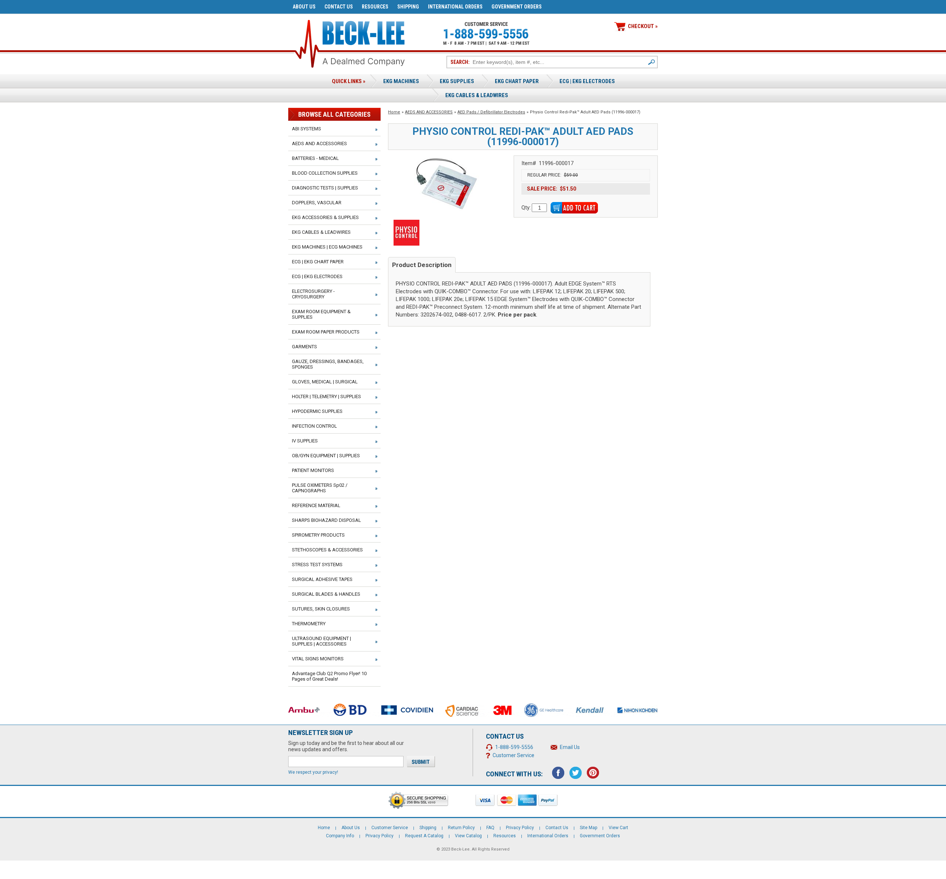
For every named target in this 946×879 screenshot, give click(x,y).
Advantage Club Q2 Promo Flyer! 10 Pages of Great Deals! (329, 676)
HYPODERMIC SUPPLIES (317, 411)
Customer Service (513, 755)
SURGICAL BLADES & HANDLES (326, 594)
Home (394, 112)
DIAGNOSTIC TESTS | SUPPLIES (325, 188)
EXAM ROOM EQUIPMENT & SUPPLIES (321, 314)
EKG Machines (401, 81)
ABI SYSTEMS (306, 128)
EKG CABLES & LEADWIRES (321, 232)
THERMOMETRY (309, 623)
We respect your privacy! (313, 772)
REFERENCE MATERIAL (316, 505)
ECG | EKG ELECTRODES (587, 81)
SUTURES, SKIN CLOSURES (321, 609)
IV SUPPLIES (305, 441)
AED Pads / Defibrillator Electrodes (491, 112)
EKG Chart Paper (517, 81)
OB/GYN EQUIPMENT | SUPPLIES (326, 455)
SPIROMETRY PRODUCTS (318, 535)
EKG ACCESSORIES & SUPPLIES (325, 217)
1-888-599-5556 (514, 747)
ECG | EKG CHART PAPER (318, 261)
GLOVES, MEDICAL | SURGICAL (325, 381)
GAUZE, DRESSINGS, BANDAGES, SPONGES (328, 364)
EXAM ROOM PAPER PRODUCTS (326, 332)
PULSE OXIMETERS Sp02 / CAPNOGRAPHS (319, 487)
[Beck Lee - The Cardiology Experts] (364, 31)
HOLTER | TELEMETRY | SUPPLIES (326, 396)
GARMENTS (304, 346)
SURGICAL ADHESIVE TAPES (322, 579)
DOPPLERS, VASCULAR (316, 202)
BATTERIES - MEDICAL (315, 158)
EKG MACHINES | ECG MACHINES (327, 247)
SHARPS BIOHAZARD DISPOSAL (326, 520)
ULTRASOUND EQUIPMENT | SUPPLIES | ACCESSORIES (321, 641)
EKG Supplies (457, 81)
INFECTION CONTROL (314, 426)
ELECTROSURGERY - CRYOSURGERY (313, 294)
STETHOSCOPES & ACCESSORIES (327, 550)
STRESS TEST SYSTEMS (317, 564)
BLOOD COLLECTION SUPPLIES (325, 173)
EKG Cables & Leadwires (476, 95)
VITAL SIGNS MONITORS (318, 658)
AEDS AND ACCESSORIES (429, 112)
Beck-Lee (460, 849)
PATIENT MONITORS (313, 470)
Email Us (570, 747)
